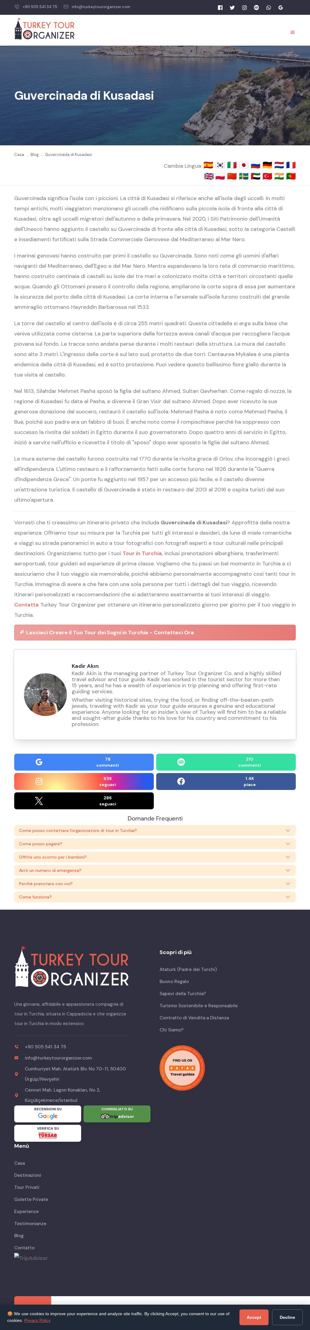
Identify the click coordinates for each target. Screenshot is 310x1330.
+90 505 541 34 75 (40, 6)
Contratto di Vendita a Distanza (194, 1018)
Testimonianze (30, 1224)
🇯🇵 (245, 165)
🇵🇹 (291, 176)
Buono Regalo (174, 982)
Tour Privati (26, 1187)
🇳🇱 (280, 165)
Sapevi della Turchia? (183, 994)
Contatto (24, 1248)
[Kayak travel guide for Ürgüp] (228, 1068)
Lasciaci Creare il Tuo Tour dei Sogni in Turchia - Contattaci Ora (109, 632)
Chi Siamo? (171, 1030)
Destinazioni (27, 1175)
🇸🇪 (245, 176)
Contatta (26, 604)
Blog (19, 1236)
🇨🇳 (233, 176)
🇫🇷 (291, 165)
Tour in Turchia (142, 553)
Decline (287, 1317)
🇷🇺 (256, 165)
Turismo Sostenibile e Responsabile (199, 1006)
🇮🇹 (233, 165)
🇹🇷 (268, 176)
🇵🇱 (221, 176)
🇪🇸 (209, 165)
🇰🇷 (221, 165)
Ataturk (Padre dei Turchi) (188, 969)
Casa (19, 1163)
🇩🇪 (268, 165)
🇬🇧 (209, 176)
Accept (254, 1317)
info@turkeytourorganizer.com (101, 6)
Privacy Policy (37, 1320)
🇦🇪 (256, 176)
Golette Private (31, 1199)
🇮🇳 (280, 176)
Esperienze (26, 1212)
